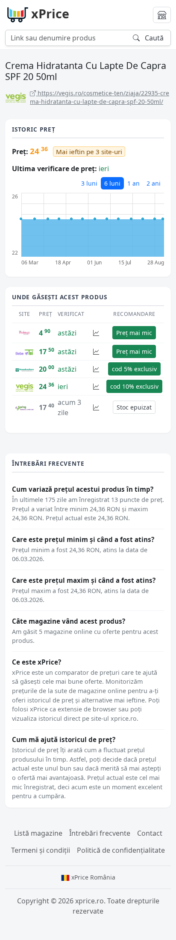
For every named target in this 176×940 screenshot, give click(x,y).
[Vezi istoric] (96, 332)
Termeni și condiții (40, 850)
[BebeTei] (24, 351)
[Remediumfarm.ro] (24, 369)
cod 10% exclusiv (134, 386)
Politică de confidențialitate (121, 850)
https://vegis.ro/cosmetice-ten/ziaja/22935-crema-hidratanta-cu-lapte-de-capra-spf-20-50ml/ (99, 97)
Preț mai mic (134, 333)
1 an (133, 183)
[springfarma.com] (24, 407)
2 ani (154, 183)
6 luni (112, 183)
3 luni (89, 183)
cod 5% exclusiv (134, 369)
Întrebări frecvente (99, 833)
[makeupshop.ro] (24, 332)
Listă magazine (38, 833)
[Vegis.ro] (24, 386)
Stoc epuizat (134, 407)
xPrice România (92, 877)
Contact (149, 833)
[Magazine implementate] (162, 15)
